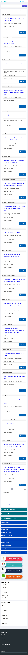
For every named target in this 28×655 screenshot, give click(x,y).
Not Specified (4, 584)
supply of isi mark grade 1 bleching (12, 232)
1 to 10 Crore (4, 592)
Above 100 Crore (5, 597)
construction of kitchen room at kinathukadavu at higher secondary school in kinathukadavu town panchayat (14, 330)
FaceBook (3, 646)
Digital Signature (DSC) (5, 542)
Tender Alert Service (5, 522)
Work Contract (4, 613)
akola (22, 498)
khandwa (13, 498)
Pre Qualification (5, 618)
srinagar (17, 498)
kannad (3, 504)
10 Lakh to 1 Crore (5, 590)
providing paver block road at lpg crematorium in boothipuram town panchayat (12, 256)
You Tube (3, 651)
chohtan (20, 501)
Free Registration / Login (8, 509)
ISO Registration (4, 539)
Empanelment (4, 610)
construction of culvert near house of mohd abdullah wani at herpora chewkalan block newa (14, 208)
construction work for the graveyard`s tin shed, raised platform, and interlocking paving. (14, 401)
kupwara (7, 501)
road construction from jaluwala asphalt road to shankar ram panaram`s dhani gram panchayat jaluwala (14, 66)
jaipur (12, 501)
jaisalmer (14, 495)
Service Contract (5, 623)
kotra (3, 498)
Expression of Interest (6, 620)
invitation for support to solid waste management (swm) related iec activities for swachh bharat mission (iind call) (14, 469)
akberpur (8, 498)
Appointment (4, 615)
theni (3, 501)
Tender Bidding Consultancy (7, 526)
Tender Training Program (6, 545)
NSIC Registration (4, 529)
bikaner (3, 495)
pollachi (15, 501)
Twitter (2, 649)
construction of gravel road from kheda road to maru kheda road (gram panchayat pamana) (14, 92)
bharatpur (9, 504)
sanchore (19, 495)
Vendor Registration (5, 552)
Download (22, 32)
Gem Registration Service (6, 532)
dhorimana (9, 495)
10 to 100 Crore (5, 595)
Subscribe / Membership (8, 513)
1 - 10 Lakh (4, 587)
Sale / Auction (4, 607)
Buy (2, 605)
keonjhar (14, 504)
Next (25, 489)
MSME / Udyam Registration (7, 535)
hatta (18, 504)
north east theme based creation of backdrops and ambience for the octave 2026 (13, 305)
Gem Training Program (5, 548)
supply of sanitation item (10, 424)
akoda (23, 495)
